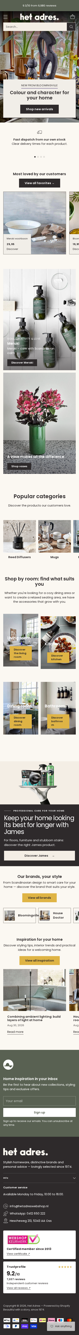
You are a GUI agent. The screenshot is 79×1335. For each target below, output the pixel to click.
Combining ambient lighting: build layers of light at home (34, 1018)
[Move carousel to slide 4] (44, 157)
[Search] (71, 26)
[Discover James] (39, 782)
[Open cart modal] (72, 17)
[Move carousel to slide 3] (41, 157)
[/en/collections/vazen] (39, 423)
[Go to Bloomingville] (39, 67)
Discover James (40, 856)
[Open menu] (5, 17)
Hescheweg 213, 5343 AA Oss (31, 1221)
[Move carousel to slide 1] (35, 157)
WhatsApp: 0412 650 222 (27, 1213)
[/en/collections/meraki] (39, 319)
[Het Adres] (39, 17)
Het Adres (33, 1305)
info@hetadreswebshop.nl (29, 1206)
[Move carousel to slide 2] (38, 157)
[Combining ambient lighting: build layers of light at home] (34, 990)
